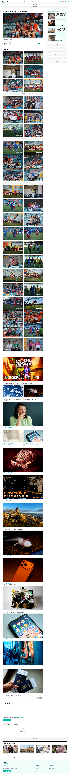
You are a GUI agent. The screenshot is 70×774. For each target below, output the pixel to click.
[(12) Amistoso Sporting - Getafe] (33, 130)
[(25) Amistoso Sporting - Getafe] (13, 233)
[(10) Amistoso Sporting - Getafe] (33, 116)
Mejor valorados (16, 724)
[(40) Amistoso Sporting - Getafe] (33, 330)
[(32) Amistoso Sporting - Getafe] (33, 275)
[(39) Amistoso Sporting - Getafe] (13, 330)
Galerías (13, 1)
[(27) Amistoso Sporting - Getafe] (13, 247)
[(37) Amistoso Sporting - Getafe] (13, 317)
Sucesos (61, 25)
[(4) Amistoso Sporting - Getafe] (33, 71)
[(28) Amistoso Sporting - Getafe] (33, 247)
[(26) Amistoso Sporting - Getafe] (33, 233)
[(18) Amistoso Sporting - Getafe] (33, 174)
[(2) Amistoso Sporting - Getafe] (33, 57)
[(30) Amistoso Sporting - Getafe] (33, 261)
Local (62, 17)
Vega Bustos (27, 757)
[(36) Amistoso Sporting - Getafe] (33, 303)
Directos (37, 765)
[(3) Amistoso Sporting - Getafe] (13, 71)
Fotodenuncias (38, 771)
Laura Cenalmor (11, 757)
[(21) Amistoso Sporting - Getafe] (13, 205)
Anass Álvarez (60, 757)
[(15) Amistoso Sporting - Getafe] (13, 161)
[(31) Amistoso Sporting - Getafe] (13, 275)
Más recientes (7, 724)
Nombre (4, 706)
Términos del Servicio (51, 765)
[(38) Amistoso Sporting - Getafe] (33, 317)
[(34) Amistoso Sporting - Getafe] (33, 289)
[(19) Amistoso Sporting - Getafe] (13, 191)
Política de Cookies (51, 768)
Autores (37, 766)
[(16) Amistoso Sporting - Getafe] (33, 161)
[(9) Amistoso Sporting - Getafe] (13, 116)
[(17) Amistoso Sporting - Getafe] (13, 174)
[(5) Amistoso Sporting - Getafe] (13, 85)
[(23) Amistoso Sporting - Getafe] (13, 219)
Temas (37, 768)
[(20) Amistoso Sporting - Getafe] (33, 191)
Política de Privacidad (51, 766)
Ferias (53, 1)
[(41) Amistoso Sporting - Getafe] (13, 344)
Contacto (49, 763)
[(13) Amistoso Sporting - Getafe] (13, 147)
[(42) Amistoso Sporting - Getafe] (33, 344)
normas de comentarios (19, 717)
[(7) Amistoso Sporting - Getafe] (13, 102)
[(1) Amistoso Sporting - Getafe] (13, 57)
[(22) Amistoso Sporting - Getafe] (33, 205)
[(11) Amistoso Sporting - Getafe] (13, 130)
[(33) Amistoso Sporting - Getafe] (13, 289)
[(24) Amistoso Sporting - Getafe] (33, 219)
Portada (8, 1)
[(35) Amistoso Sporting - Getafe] (13, 303)
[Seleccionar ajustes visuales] (66, 2)
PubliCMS (17, 768)
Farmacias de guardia (40, 770)
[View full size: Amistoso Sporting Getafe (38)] (23, 25)
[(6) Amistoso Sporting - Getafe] (33, 85)
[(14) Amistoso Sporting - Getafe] (33, 147)
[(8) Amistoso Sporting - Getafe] (33, 102)
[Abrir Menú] (68, 2)
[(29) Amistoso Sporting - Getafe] (13, 261)
